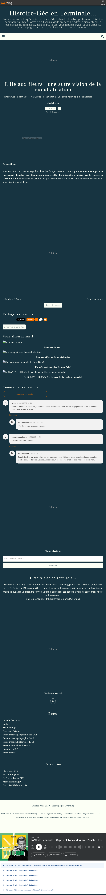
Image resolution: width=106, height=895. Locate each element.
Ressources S (9, 752)
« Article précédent (12, 299)
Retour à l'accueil (53, 305)
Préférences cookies (82, 817)
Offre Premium (44, 817)
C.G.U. (100, 814)
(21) (10, 771)
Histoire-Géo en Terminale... (53, 13)
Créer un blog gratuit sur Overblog (51, 814)
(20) (11, 774)
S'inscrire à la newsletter (14, 327)
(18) (13, 778)
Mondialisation (53, 103)
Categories (36, 96)
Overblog (69, 805)
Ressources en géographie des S (18, 738)
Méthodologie (10, 727)
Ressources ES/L (11, 749)
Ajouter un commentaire (26, 394)
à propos (72, 855)
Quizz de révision (11, 731)
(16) (12, 781)
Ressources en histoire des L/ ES (18, 742)
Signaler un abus (89, 814)
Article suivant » (95, 299)
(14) (15, 785)
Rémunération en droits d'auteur (26, 817)
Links (5, 724)
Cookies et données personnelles (63, 817)
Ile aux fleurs (9, 164)
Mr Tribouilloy (49, 599)
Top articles (69, 814)
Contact (77, 814)
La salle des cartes (12, 720)
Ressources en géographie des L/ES (20, 734)
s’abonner (40, 855)
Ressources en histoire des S (16, 745)
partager (56, 855)
